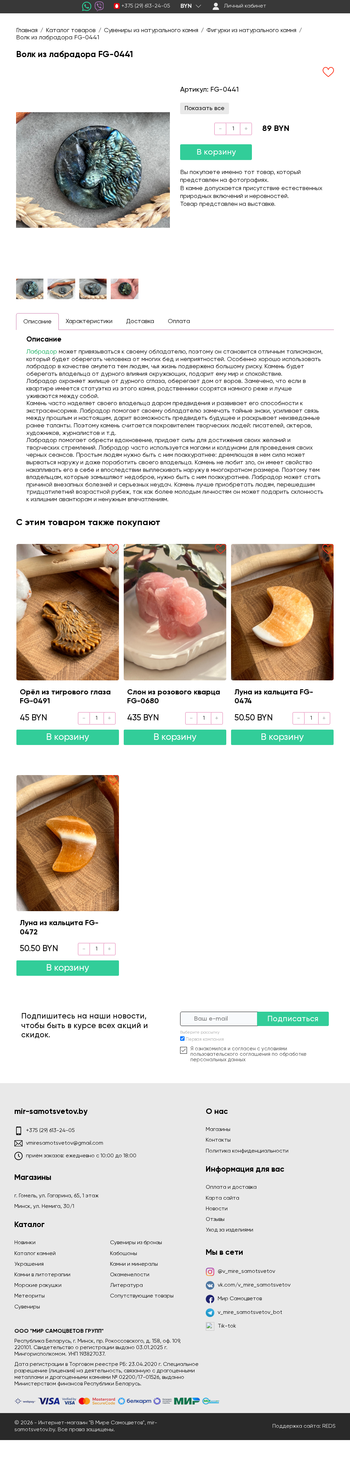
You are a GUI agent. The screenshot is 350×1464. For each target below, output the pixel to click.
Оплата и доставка (231, 1187)
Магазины (218, 1129)
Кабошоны (123, 1253)
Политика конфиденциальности (247, 1151)
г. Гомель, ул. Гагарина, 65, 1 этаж (56, 1196)
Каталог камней (35, 1253)
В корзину (216, 152)
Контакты (218, 1140)
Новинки (25, 1243)
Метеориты (29, 1296)
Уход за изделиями (229, 1230)
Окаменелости (129, 1275)
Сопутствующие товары (142, 1296)
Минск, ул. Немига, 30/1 (44, 1206)
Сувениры (27, 1307)
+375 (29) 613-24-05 (145, 6)
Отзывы (215, 1219)
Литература (126, 1285)
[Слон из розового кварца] (175, 612)
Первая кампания (205, 1039)
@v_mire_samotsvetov (246, 1271)
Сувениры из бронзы (136, 1243)
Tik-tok (227, 1326)
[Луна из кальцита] (282, 612)
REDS (329, 1426)
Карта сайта (222, 1198)
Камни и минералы (134, 1264)
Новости (217, 1209)
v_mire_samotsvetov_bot (250, 1312)
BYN (186, 6)
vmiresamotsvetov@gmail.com (64, 1143)
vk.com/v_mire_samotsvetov (254, 1285)
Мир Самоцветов (240, 1299)
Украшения (29, 1264)
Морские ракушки (38, 1285)
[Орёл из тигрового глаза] (67, 612)
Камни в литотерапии (42, 1275)
